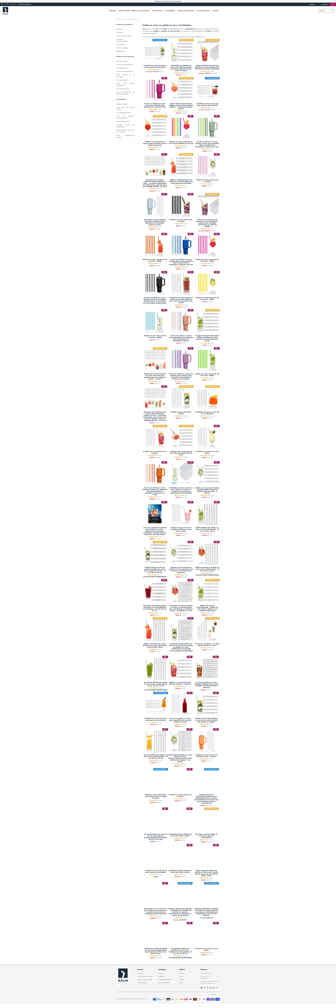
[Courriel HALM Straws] (15, 4)
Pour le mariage (122, 48)
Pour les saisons (122, 80)
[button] (113, 11)
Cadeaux (120, 29)
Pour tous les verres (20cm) (125, 108)
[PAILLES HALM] (5, 11)
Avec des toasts (122, 61)
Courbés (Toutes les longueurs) (125, 126)
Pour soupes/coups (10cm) (125, 136)
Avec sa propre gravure (125, 64)
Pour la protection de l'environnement (125, 93)
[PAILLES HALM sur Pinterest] (7, 4)
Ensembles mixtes (123, 121)
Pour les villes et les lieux (125, 71)
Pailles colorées (122, 104)
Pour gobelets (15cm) (124, 113)
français (312, 4)
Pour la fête (121, 44)
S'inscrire (326, 4)
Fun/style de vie (122, 68)
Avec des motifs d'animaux (125, 84)
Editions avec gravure (124, 36)
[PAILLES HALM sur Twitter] (2, 4)
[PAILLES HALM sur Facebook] (5, 4)
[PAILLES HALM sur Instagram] (10, 4)
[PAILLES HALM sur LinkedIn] (13, 4)
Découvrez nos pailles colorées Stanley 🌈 (168, 1)
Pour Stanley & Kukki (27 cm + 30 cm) (125, 131)
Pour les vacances (123, 89)
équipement (121, 51)
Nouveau (120, 32)
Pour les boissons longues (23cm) (125, 117)
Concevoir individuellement (123, 40)
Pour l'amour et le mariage (125, 75)
